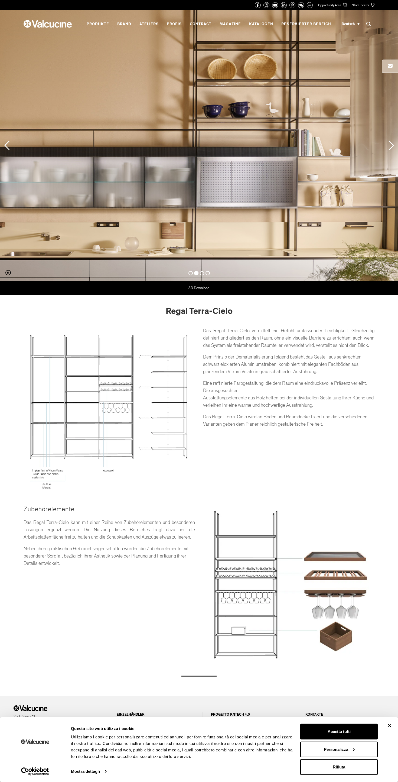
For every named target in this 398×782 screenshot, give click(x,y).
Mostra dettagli (85, 771)
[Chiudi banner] (390, 726)
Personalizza (336, 749)
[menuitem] (350, 24)
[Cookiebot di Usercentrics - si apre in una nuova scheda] (35, 771)
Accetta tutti (339, 731)
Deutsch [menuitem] (348, 23)
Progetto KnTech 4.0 (230, 714)
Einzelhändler (131, 714)
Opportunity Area (330, 5)
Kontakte (314, 714)
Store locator (361, 5)
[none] (350, 24)
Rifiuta (339, 767)
